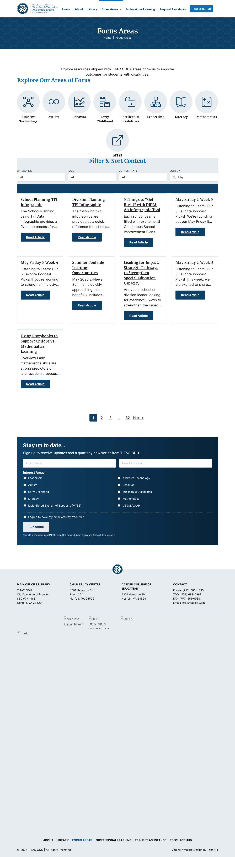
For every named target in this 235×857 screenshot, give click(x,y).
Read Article (35, 237)
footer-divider (117, 569)
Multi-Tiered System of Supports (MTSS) (54, 505)
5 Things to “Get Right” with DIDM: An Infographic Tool (142, 204)
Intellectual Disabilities (137, 491)
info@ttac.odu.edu (194, 602)
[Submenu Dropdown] (120, 9)
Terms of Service (101, 535)
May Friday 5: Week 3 (194, 262)
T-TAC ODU (37, 8)
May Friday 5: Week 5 (194, 199)
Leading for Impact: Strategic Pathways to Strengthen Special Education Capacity (141, 272)
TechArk (212, 849)
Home (66, 9)
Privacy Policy (81, 535)
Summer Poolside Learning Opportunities (88, 267)
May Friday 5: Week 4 (39, 262)
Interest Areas (35, 472)
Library (92, 9)
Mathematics (131, 498)
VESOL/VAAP (131, 505)
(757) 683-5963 (190, 594)
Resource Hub (201, 9)
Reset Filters (117, 188)
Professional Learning (140, 9)
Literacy (33, 498)
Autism (32, 485)
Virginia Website (182, 849)
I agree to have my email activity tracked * (56, 517)
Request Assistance (172, 9)
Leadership (35, 478)
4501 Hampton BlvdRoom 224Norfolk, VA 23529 (82, 594)
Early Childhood (38, 491)
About (79, 9)
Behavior (128, 485)
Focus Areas (110, 9)
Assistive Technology (136, 478)
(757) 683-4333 (193, 590)
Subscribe (36, 527)
